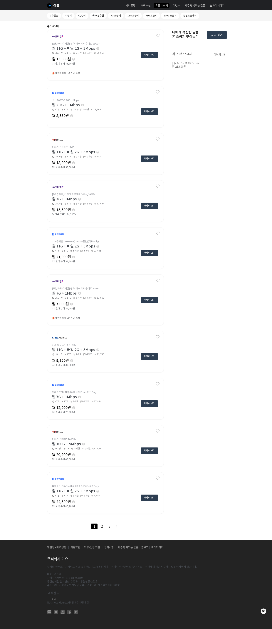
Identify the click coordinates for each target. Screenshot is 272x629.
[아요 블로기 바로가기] (49, 611)
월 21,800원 (179, 66)
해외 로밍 (130, 5)
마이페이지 (218, 5)
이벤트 (176, 5)
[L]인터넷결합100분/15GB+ (187, 63)
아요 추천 (145, 5)
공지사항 (109, 547)
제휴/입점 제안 (92, 547)
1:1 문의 (51, 599)
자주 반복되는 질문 (195, 5)
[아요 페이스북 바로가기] (69, 611)
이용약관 (75, 547)
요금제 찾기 (161, 5)
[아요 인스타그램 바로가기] (63, 611)
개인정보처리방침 (56, 547)
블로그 (144, 547)
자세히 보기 (149, 55)
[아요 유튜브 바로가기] (56, 611)
